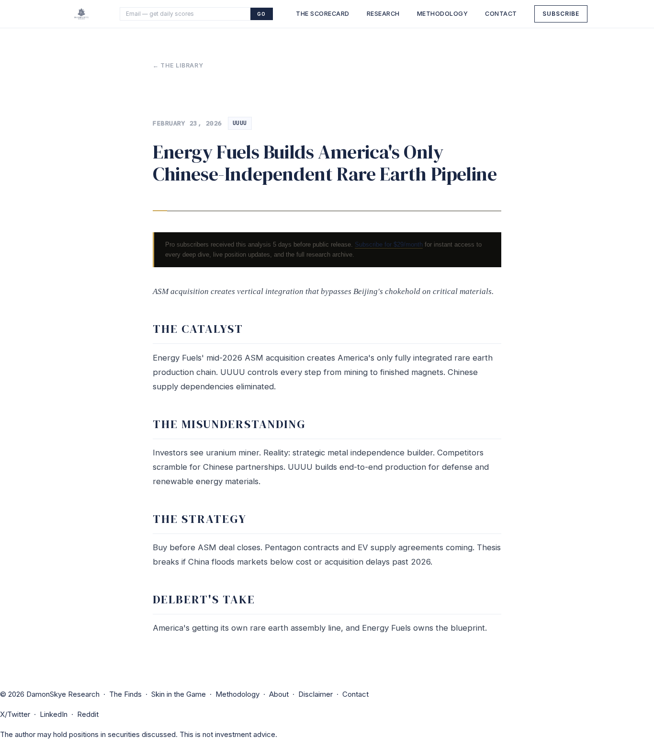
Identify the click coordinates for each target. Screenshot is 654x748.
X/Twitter (15, 714)
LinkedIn (54, 714)
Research (383, 13)
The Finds (125, 694)
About (279, 694)
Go (261, 14)
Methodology (442, 13)
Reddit (88, 714)
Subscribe (560, 13)
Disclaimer (315, 694)
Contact (501, 13)
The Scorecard (323, 13)
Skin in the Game (178, 694)
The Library (181, 65)
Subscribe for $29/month (389, 244)
